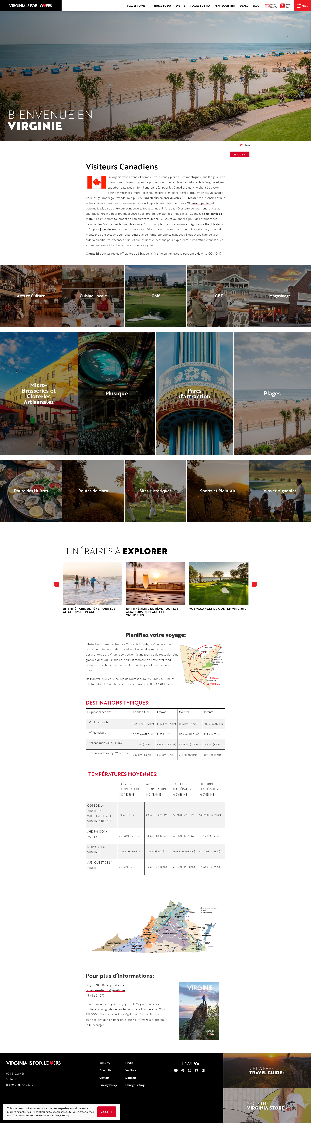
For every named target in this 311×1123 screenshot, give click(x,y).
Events (180, 5)
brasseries (194, 198)
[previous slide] (56, 584)
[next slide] (254, 584)
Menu (305, 5)
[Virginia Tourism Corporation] (30, 5)
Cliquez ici (92, 254)
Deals (244, 5)
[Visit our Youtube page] (176, 1070)
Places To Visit (137, 5)
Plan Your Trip (224, 5)
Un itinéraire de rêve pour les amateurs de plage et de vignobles (152, 612)
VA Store (130, 1070)
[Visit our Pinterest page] (182, 1070)
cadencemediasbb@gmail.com (105, 990)
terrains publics (201, 203)
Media (129, 1063)
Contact (104, 1078)
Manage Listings (135, 1085)
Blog (256, 5)
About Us (105, 1070)
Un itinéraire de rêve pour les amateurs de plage (89, 610)
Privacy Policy (108, 1085)
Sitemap (130, 1078)
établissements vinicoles (165, 198)
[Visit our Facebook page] (196, 1070)
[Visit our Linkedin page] (203, 1070)
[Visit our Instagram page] (189, 1070)
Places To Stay (200, 5)
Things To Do (161, 5)
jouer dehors (108, 229)
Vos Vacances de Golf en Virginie (217, 609)
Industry (104, 1063)
